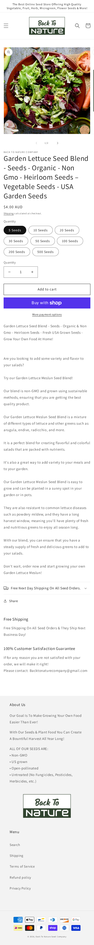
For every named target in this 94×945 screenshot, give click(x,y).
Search (15, 845)
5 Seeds (15, 230)
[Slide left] (36, 143)
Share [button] (13, 601)
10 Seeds (41, 230)
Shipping (9, 213)
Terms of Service (22, 866)
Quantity (10, 262)
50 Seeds (42, 241)
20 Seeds (67, 230)
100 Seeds (70, 241)
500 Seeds (45, 252)
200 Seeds (17, 252)
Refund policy (20, 877)
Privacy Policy (20, 888)
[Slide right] (57, 143)
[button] (6, 25)
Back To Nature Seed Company (51, 936)
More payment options (47, 314)
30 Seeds (16, 241)
